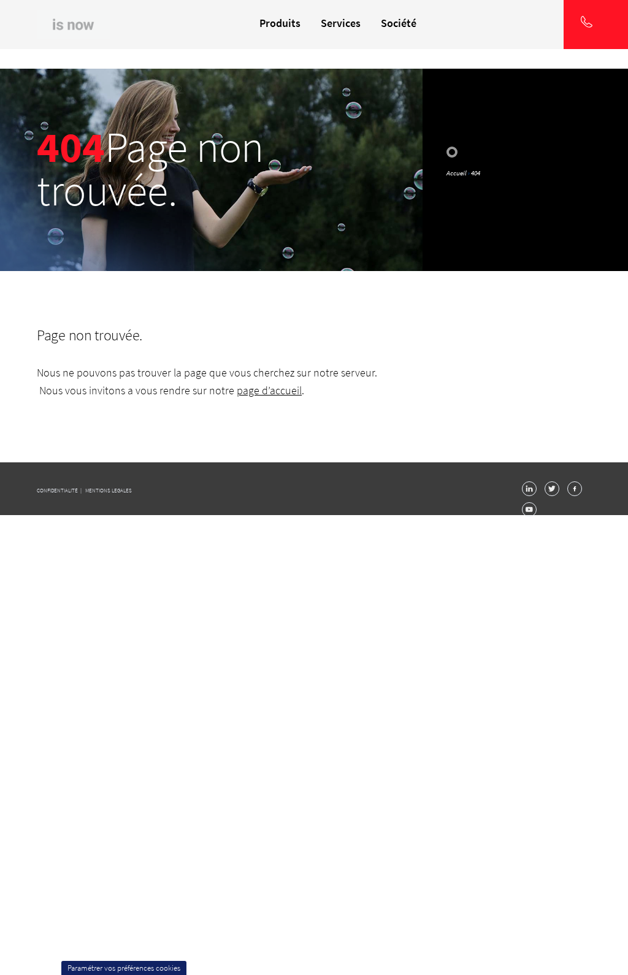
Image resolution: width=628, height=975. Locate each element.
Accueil (456, 173)
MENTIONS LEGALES (108, 490)
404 (475, 173)
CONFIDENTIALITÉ (58, 490)
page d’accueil (269, 390)
